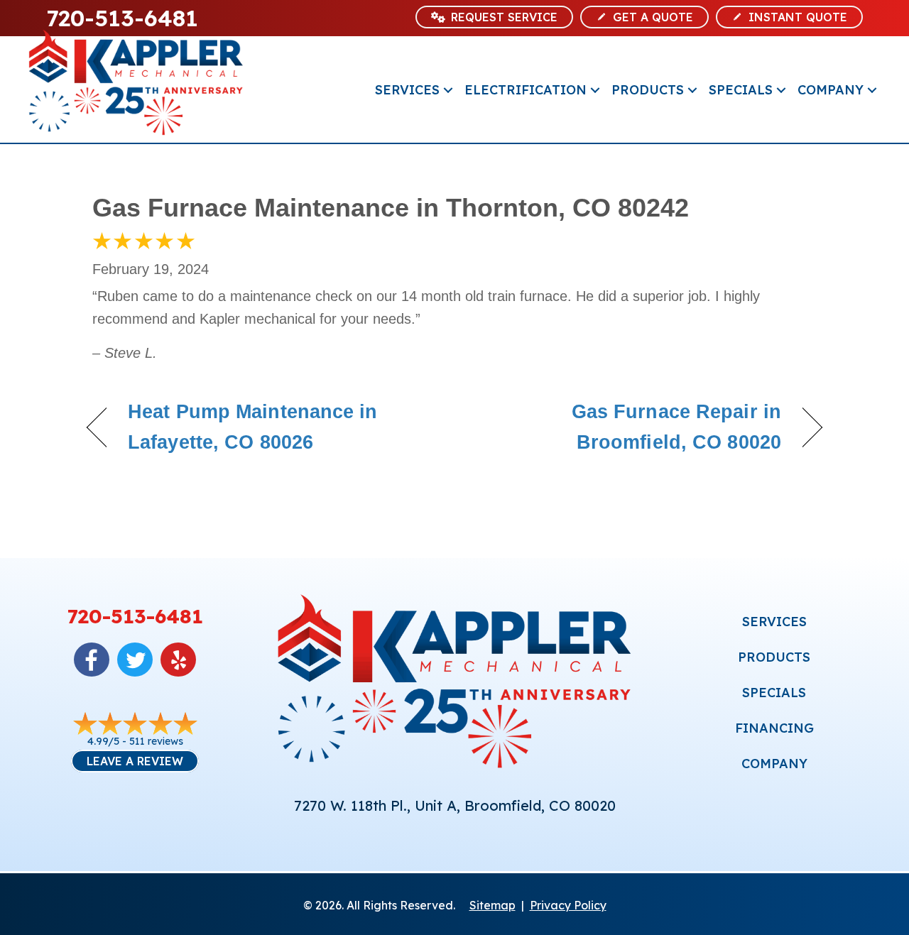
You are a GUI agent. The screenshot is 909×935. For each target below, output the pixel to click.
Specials (741, 90)
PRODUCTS (774, 657)
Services (407, 90)
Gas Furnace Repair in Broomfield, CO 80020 (629, 427)
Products (647, 90)
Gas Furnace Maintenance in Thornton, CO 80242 (390, 207)
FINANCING (774, 728)
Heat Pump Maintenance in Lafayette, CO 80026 (253, 427)
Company (831, 90)
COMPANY (774, 763)
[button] (448, 90)
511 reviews (156, 741)
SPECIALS (774, 692)
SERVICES (774, 621)
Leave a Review (135, 761)
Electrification (525, 90)
